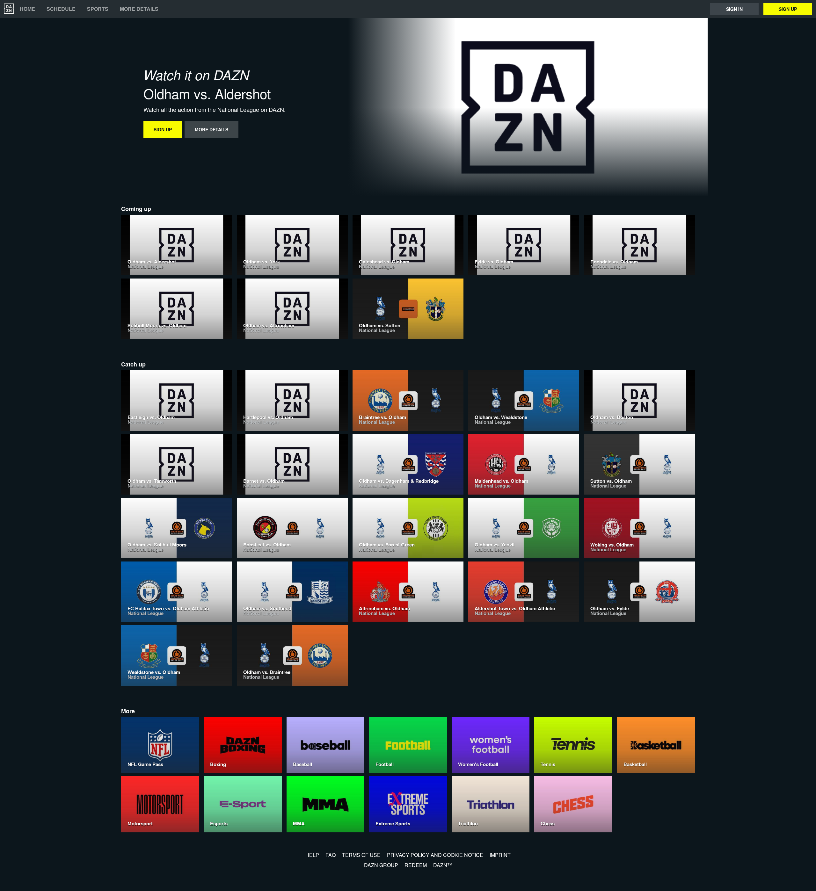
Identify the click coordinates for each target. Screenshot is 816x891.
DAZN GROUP (381, 865)
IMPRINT (500, 854)
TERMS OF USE (361, 854)
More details (139, 8)
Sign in (734, 9)
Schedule (61, 8)
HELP (312, 854)
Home (27, 8)
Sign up (788, 9)
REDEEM (415, 865)
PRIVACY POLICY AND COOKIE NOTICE (435, 854)
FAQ (330, 854)
